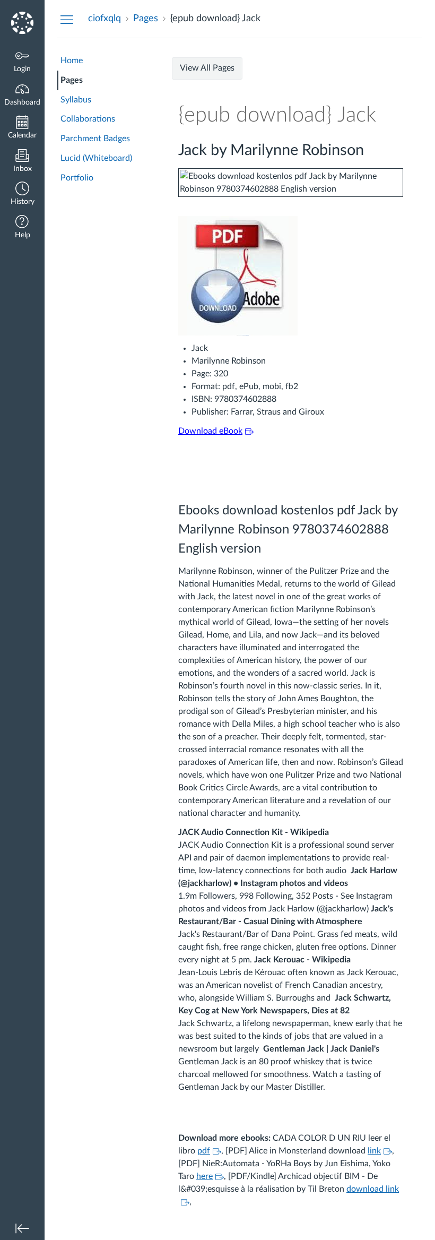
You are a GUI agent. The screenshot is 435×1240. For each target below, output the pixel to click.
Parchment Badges (95, 138)
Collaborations (87, 119)
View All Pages (207, 68)
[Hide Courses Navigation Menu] (66, 19)
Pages (71, 80)
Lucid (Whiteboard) (96, 158)
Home (71, 60)
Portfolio (76, 178)
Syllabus (75, 100)
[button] (22, 194)
